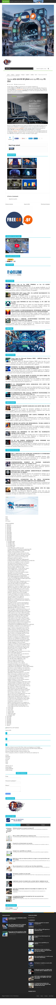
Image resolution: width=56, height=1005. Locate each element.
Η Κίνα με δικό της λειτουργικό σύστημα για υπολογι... (18, 565)
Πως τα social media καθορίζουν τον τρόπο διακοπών (18, 653)
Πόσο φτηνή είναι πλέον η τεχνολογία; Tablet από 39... (19, 647)
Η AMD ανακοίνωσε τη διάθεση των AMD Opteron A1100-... (19, 681)
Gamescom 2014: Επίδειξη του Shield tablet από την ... (19, 583)
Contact (7, 519)
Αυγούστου (10, 546)
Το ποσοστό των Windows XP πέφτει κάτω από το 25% (19, 675)
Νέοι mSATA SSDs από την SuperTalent (16, 671)
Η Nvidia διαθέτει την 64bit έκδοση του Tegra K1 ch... (18, 616)
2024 (8, 527)
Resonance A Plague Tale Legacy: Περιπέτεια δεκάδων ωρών (17, 751)
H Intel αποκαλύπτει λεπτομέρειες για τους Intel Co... (18, 623)
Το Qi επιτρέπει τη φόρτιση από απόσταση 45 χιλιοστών (19, 689)
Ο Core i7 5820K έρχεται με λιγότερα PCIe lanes (17, 569)
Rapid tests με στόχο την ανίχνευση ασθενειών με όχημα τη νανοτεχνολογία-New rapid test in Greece (42, 950)
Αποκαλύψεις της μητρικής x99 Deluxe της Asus (17, 564)
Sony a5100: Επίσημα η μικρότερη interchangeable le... (19, 602)
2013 (8, 716)
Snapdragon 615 (19, 89)
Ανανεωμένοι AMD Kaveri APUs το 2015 (16, 661)
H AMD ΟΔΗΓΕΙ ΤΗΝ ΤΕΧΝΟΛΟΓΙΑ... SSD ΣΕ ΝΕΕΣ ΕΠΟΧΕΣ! (20, 666)
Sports (6, 760)
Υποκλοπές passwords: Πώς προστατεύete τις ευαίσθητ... (19, 639)
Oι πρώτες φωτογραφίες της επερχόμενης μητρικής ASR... (19, 614)
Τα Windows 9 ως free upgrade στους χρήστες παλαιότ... (19, 665)
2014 (8, 540)
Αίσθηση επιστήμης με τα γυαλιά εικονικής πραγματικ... (19, 679)
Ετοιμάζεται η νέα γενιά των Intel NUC (15, 573)
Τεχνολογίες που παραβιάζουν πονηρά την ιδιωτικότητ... (19, 561)
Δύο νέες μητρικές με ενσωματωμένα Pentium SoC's (18, 657)
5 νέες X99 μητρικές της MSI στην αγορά (16, 547)
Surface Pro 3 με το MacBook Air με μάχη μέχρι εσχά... (19, 638)
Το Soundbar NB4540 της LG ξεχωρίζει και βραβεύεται (18, 676)
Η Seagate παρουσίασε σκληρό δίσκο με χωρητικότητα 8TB (19, 549)
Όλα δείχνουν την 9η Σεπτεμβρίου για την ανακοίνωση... (19, 667)
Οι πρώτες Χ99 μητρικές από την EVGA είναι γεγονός (18, 593)
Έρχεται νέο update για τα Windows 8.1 (15, 660)
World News (7, 756)
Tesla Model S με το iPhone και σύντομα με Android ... (18, 572)
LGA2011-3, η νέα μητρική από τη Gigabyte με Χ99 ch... (19, 637)
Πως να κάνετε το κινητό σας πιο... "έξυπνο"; (17, 692)
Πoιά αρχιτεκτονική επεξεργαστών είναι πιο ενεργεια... (18, 563)
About (6, 518)
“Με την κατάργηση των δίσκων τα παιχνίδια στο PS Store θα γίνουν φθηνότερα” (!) (22, 752)
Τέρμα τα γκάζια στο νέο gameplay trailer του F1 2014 (18, 633)
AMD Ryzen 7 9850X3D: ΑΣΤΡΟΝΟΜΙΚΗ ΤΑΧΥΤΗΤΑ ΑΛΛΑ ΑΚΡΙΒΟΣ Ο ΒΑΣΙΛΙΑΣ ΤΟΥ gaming (30, 319)
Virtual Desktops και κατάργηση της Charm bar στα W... (19, 646)
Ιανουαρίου (10, 715)
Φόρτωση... (7, 735)
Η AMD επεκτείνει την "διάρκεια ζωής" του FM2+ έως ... (19, 697)
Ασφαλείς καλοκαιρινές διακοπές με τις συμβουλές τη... (19, 702)
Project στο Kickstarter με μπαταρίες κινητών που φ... (18, 674)
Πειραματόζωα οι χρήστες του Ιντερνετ (15, 701)
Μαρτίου (10, 712)
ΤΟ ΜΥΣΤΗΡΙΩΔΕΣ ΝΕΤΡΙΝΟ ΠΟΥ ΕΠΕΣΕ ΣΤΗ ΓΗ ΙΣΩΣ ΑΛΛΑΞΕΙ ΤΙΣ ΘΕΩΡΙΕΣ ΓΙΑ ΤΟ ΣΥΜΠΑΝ (30, 488)
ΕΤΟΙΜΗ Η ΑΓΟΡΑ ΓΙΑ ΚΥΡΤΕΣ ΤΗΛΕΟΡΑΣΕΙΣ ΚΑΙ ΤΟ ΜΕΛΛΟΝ (21, 560)
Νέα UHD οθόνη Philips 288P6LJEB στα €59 (16, 658)
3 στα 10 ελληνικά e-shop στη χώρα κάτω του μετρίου (18, 626)
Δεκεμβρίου (10, 541)
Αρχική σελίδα (27, 204)
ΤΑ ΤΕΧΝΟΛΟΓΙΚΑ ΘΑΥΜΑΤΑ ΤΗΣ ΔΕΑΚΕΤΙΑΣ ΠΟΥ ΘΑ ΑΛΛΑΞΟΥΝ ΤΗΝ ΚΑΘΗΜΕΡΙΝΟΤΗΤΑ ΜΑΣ (42, 984)
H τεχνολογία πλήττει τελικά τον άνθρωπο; (16, 584)
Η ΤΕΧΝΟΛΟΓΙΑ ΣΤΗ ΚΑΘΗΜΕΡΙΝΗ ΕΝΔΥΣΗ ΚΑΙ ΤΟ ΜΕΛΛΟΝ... (21, 624)
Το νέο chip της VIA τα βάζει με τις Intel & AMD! (17, 582)
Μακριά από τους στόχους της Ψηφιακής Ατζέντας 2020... (19, 550)
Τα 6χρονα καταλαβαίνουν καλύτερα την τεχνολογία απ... (19, 643)
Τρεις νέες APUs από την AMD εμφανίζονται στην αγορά (19, 693)
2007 (8, 723)
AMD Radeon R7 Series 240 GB (14, 579)
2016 (8, 537)
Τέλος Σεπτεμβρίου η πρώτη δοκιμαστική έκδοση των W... (19, 609)
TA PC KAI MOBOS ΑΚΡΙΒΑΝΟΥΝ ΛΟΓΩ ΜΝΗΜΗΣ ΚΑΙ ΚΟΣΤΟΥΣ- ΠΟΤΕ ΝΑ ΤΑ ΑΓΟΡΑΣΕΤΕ (30, 441)
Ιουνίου (9, 708)
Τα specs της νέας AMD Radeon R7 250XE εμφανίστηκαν (19, 578)
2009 (8, 721)
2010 (8, 720)
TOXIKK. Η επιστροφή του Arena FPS (15, 680)
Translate (15, 909)
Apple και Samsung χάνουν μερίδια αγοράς (16, 694)
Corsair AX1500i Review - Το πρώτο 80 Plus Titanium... (19, 568)
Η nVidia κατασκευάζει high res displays (16, 678)
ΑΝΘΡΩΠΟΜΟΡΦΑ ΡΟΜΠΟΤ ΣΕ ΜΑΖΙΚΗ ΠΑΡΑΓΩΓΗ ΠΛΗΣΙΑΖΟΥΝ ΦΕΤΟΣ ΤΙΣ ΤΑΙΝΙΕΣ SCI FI (30, 463)
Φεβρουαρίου (10, 713)
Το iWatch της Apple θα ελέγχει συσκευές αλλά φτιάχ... (19, 552)
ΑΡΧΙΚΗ (7, 755)
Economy (7, 759)
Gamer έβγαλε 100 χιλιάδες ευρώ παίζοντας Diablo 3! (18, 610)
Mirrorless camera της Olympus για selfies (16, 551)
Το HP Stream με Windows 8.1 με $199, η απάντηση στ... (19, 595)
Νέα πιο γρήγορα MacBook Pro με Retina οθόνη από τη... (19, 703)
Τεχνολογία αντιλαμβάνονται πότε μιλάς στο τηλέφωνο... (19, 606)
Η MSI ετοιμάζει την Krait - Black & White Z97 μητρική (18, 612)
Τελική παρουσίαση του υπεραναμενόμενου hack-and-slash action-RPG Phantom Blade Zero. (24, 748)
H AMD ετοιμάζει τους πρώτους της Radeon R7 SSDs (18, 604)
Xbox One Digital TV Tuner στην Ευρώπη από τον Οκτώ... (19, 651)
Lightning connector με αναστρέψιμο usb (16, 597)
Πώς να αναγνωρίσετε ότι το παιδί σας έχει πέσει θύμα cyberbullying (43, 957)
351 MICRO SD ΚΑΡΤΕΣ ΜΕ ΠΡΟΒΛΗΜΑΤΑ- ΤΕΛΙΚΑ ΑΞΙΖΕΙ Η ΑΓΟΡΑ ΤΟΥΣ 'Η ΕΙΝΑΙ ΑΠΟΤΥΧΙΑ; (30, 424)
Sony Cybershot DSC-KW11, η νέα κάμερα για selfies (18, 574)
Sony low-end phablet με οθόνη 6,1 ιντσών (16, 605)
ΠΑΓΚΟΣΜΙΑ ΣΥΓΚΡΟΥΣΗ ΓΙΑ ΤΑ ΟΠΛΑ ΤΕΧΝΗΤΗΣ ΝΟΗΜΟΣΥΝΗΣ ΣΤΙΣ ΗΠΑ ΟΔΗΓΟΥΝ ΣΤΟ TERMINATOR (30, 480)
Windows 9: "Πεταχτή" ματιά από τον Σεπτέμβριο (17, 592)
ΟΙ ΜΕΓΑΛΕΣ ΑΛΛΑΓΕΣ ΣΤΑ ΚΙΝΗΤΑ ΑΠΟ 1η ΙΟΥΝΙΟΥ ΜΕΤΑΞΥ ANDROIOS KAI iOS (43, 970)
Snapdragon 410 (16, 130)
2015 (8, 538)
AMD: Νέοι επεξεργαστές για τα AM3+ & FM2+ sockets (19, 587)
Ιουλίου (9, 707)
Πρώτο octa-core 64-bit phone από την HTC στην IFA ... (19, 588)
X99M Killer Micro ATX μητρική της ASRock (16, 607)
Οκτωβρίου (10, 544)
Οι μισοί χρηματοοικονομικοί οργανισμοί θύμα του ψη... (18, 706)
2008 (8, 722)
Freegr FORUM (8, 767)
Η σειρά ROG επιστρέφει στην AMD (15, 649)
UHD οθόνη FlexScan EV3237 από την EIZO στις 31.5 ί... (19, 684)
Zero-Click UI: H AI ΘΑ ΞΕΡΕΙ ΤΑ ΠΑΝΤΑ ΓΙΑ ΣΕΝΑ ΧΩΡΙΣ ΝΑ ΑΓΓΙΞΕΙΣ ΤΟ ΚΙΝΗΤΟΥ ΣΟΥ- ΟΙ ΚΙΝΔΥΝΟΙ (30, 376)
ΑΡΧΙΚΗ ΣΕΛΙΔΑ (8, 770)
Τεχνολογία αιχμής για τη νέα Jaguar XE (16, 596)
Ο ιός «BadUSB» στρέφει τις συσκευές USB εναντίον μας (19, 685)
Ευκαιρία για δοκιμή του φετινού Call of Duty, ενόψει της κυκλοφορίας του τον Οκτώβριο (22, 747)
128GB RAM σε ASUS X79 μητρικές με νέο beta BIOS (18, 672)
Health (6, 762)
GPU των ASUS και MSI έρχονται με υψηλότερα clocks (42, 930)
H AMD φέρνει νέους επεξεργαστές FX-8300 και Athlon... (19, 644)
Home (6, 516)
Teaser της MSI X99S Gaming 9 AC (15, 652)
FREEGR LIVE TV (9, 765)
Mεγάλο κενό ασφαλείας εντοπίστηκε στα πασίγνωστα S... (19, 669)
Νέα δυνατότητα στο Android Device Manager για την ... (19, 632)
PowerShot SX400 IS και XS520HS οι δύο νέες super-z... (19, 683)
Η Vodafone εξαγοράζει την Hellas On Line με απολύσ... (19, 590)
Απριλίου (10, 711)
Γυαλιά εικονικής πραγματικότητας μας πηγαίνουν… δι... (19, 695)
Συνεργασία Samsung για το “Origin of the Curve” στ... (18, 591)
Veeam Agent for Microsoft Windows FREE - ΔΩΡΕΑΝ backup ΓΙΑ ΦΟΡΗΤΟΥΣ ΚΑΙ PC (17, 932)
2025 (8, 526)
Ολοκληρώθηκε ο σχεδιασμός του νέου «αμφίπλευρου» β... (19, 625)
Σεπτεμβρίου (10, 545)
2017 (8, 536)
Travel (6, 763)
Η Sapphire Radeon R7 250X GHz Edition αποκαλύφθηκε (19, 611)
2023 (8, 528)
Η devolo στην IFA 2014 (12, 601)
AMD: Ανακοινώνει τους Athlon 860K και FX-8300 (17, 688)
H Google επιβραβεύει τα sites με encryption (16, 642)
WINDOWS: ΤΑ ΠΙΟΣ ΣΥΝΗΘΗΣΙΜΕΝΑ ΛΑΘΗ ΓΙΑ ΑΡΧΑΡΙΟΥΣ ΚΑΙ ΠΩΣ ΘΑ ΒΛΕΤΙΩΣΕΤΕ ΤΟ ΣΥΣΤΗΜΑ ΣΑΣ (30, 367)
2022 (8, 530)
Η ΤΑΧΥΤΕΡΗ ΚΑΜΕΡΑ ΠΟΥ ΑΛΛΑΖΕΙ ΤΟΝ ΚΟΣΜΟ (18, 577)
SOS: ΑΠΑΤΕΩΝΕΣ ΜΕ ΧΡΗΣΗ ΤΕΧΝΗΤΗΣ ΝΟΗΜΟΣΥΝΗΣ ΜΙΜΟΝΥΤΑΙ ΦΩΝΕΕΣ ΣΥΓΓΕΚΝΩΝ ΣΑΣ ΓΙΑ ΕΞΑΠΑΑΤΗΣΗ (17, 925)
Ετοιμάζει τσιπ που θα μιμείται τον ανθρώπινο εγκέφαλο (19, 656)
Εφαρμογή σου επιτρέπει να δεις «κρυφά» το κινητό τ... (19, 690)
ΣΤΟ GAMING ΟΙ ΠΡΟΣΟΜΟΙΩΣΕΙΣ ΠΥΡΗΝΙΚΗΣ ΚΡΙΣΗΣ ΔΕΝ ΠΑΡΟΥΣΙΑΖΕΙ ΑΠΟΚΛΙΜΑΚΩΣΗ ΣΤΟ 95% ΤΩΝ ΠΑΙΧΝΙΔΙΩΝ (30, 311)
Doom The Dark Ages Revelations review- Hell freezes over (17, 749)
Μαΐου (9, 709)
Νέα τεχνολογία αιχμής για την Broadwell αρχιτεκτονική (19, 635)
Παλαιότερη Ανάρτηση (45, 204)
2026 (8, 524)
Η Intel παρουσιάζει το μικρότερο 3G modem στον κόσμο (19, 554)
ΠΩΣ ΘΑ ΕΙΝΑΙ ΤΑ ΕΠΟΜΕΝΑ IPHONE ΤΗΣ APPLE (18, 641)
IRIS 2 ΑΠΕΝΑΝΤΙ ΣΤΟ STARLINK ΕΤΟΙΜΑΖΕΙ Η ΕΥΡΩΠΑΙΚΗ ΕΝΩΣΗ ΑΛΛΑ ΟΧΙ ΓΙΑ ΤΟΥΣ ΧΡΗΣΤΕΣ (30, 454)
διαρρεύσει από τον (18, 128)
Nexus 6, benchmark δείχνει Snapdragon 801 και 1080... (19, 630)
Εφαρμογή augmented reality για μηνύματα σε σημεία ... (19, 620)
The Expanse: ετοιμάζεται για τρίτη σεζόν (43, 962)
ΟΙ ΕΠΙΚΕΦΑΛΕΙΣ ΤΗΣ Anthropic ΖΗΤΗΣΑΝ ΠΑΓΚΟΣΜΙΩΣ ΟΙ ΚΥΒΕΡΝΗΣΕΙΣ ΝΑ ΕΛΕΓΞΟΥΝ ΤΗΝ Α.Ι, (30, 393)
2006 (8, 725)
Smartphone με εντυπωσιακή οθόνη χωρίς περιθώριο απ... (19, 600)
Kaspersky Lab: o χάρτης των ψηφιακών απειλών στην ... (19, 586)
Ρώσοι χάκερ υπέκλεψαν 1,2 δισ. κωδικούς (16, 662)
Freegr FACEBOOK (9, 768)
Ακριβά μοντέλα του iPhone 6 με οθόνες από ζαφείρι (18, 615)
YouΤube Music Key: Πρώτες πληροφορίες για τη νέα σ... (19, 581)
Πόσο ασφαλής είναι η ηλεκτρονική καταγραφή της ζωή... (19, 670)
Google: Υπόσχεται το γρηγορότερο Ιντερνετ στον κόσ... (19, 628)
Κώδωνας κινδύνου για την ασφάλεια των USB (17, 648)
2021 (8, 531)
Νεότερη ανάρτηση (9, 204)
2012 (8, 717)
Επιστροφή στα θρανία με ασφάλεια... (15, 558)
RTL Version (7, 521)
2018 (8, 535)
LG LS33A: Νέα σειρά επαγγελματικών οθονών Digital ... (19, 698)
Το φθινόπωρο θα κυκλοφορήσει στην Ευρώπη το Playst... (19, 619)
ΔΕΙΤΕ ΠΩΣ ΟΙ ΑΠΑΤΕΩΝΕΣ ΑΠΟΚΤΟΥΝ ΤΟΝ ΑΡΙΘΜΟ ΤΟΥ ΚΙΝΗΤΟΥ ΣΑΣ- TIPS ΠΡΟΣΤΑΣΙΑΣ (42, 977)
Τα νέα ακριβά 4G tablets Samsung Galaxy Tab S (17, 704)
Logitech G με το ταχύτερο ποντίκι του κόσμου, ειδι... (18, 556)
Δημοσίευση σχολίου (13, 198)
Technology (7, 757)
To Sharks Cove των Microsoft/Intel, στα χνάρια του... (18, 699)
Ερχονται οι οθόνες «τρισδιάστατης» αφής (16, 567)
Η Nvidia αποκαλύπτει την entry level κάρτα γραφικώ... (19, 629)
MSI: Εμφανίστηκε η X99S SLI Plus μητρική (16, 686)
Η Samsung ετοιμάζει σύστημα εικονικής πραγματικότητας (19, 621)
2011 (8, 718)
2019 (8, 533)
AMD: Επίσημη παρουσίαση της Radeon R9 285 (17, 575)
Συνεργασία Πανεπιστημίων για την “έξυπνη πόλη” (18, 664)
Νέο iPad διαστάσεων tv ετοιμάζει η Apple (16, 570)
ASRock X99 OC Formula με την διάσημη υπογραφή (18, 555)
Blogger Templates (5, 995)
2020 (8, 532)
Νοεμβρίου (10, 542)
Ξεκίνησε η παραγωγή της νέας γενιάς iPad (16, 634)
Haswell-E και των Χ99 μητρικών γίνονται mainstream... (19, 598)
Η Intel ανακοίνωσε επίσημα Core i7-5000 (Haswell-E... (19, 559)
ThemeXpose (16, 995)
